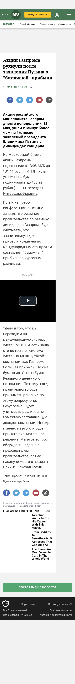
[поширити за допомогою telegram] (29, 100)
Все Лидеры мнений (15, 610)
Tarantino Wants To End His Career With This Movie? (41, 521)
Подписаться (37, 14)
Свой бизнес (28, 24)
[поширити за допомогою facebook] (10, 100)
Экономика (47, 24)
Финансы (64, 24)
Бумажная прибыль (16, 481)
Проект (17, 476)
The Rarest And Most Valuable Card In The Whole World (42, 554)
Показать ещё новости (37, 587)
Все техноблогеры (61, 610)
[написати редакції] (39, 100)
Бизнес (8, 24)
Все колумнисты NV (60, 604)
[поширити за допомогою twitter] (19, 100)
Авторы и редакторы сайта (56, 615)
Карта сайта (28, 604)
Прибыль (43, 476)
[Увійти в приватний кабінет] (57, 15)
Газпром (29, 476)
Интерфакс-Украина (20, 193)
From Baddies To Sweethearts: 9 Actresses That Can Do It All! (42, 538)
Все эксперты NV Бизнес (17, 615)
